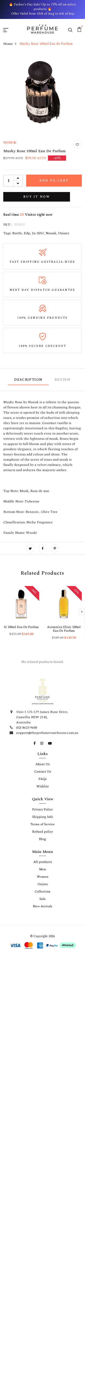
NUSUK (9, 142)
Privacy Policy (42, 1017)
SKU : (8, 224)
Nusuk (51, 233)
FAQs (43, 986)
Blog (42, 1046)
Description (28, 379)
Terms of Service (43, 1031)
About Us (43, 971)
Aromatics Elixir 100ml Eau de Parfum (64, 629)
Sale (42, 1106)
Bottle (17, 233)
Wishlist (42, 994)
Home (8, 43)
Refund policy (42, 1039)
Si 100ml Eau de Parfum (21, 627)
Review (63, 379)
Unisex (63, 233)
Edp (27, 233)
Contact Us (42, 979)
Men (42, 1077)
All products (42, 1069)
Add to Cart (54, 180)
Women (42, 1084)
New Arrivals (42, 1114)
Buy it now (36, 196)
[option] (21, 614)
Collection (42, 1099)
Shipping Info (42, 1024)
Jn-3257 (38, 233)
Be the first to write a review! (42, 752)
